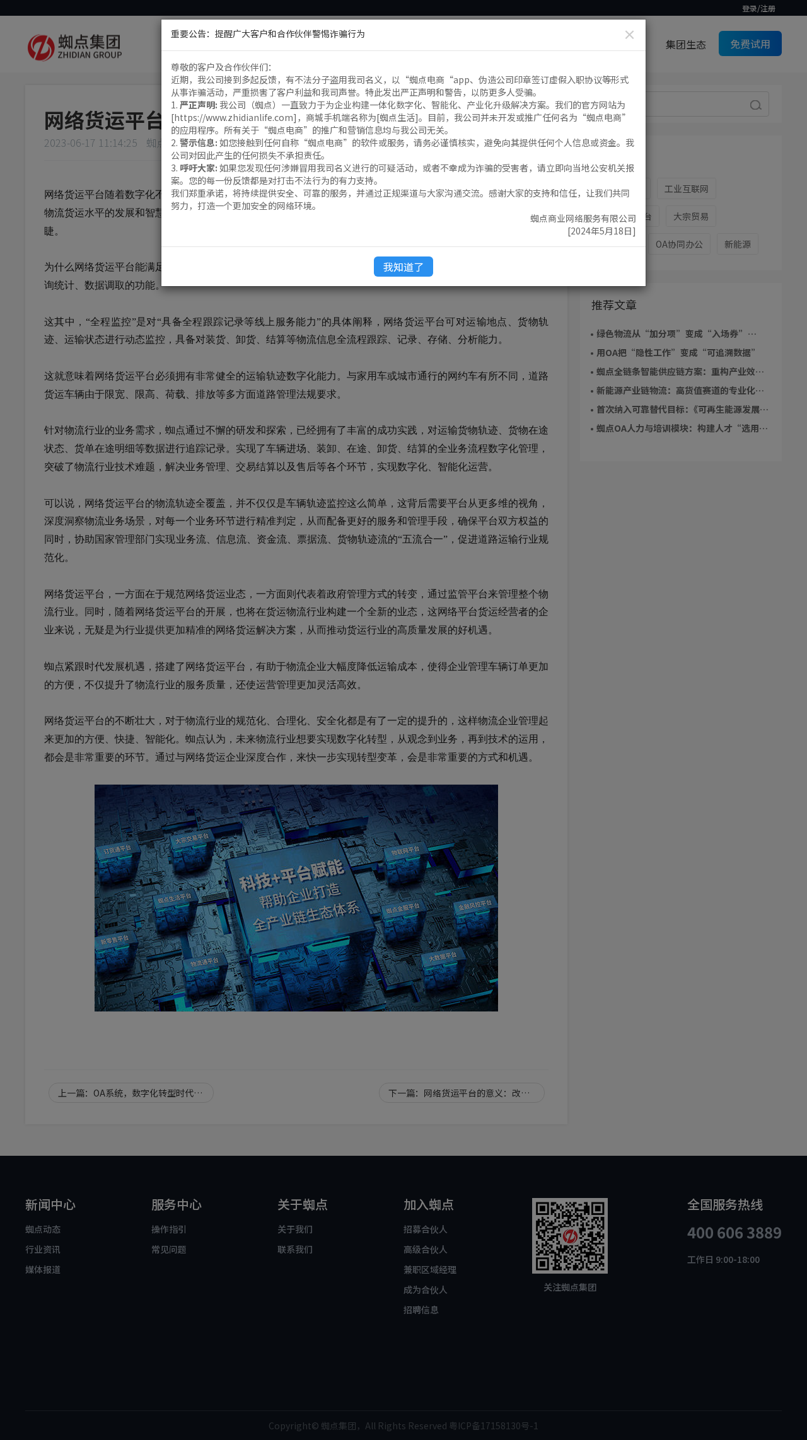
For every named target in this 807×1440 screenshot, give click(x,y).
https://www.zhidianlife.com (233, 117)
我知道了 (403, 266)
